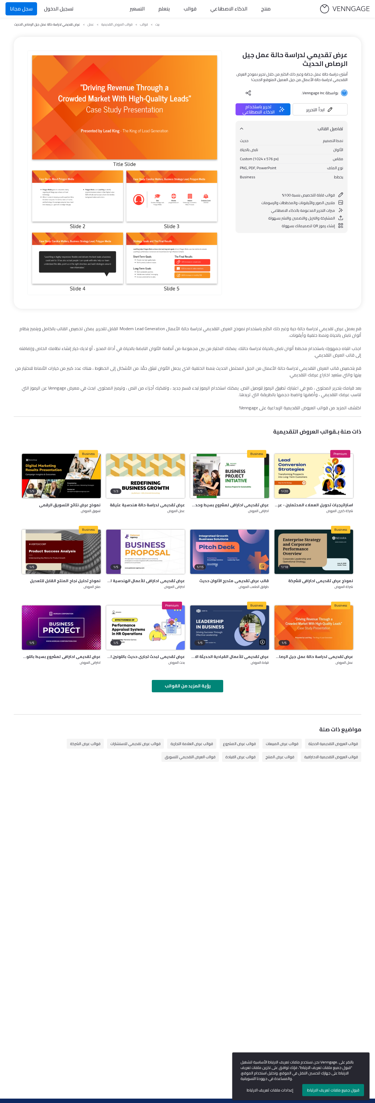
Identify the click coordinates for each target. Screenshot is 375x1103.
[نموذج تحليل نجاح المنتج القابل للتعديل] (61, 552)
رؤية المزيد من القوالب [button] (188, 686)
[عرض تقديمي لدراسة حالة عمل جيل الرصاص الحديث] (314, 627)
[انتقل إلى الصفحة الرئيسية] (345, 8)
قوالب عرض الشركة (85, 743)
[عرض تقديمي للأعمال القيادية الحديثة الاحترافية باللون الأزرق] (229, 627)
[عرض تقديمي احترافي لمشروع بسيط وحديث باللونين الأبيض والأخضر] (229, 476)
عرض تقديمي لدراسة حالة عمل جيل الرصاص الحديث (314, 656)
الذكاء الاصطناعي (228, 8)
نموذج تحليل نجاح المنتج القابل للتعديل (65, 581)
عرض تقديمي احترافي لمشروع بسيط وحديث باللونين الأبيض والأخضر (229, 505)
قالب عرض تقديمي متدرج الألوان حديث (234, 581)
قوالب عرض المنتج (279, 756)
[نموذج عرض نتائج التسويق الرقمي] (61, 476)
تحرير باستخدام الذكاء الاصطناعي (258, 109)
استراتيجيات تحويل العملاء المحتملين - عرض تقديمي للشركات (314, 505)
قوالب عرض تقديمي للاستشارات (135, 743)
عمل (91, 24)
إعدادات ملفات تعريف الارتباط (270, 1090)
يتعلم (164, 8)
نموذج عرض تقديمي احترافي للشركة (320, 581)
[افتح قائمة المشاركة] (248, 93)
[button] (320, 109)
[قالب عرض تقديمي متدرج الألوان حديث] (229, 552)
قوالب (190, 8)
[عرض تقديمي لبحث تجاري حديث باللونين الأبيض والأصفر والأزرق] (145, 627)
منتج (266, 8)
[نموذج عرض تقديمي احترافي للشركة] (314, 552)
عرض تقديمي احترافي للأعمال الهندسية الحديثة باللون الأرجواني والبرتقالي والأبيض (145, 581)
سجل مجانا (21, 8)
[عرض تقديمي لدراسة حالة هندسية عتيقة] (145, 476)
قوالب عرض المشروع (239, 743)
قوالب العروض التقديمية (117, 24)
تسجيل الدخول (59, 8)
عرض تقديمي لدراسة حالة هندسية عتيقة (147, 505)
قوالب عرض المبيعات (282, 743)
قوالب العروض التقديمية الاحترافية (331, 756)
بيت (157, 24)
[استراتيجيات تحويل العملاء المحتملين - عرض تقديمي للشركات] (314, 476)
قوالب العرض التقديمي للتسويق (190, 756)
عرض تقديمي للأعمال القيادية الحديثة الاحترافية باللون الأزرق (229, 656)
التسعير (137, 8)
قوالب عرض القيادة (240, 756)
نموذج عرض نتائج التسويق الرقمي (69, 505)
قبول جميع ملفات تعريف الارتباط (333, 1090)
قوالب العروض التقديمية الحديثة (333, 743)
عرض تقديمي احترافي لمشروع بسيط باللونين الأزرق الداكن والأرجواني (61, 656)
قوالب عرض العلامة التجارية (191, 743)
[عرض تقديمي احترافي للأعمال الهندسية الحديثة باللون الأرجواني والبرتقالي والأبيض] (145, 552)
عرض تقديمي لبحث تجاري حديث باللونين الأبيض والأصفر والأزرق (145, 656)
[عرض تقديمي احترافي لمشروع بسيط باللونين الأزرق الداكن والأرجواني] (61, 627)
